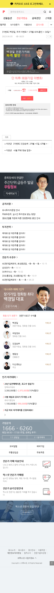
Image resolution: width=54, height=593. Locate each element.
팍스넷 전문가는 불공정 (20, 491)
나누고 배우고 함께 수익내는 (20, 464)
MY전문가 (15, 24)
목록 (6, 137)
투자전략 (6, 227)
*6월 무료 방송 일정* (22, 150)
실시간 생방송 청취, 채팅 (19, 478)
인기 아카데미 (9, 377)
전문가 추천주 (9, 257)
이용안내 (28, 24)
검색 (44, 11)
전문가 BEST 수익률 (27, 316)
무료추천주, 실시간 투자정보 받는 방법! (19, 214)
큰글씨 (50, 36)
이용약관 (41, 550)
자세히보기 (27, 512)
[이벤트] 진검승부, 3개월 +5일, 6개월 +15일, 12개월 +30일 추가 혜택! (31, 144)
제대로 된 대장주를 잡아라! (13, 233)
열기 (52, 563)
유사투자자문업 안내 (11, 210)
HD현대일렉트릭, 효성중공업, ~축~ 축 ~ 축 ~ (21, 264)
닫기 (50, 4)
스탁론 (48, 18)
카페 (47, 323)
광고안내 (31, 550)
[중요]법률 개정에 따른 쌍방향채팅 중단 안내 (21, 218)
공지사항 (40, 24)
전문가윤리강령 (40, 553)
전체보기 (51, 25)
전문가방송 (22, 18)
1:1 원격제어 (39, 437)
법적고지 (27, 553)
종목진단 (36, 18)
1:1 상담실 (14, 437)
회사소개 (11, 550)
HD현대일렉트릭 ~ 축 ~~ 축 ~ (15, 280)
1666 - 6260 (17, 428)
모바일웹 (13, 446)
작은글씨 (47, 36)
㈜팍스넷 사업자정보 (26, 558)
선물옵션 (7, 18)
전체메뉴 (51, 11)
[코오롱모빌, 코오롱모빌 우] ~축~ (16, 276)
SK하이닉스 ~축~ (9, 272)
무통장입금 (13, 452)
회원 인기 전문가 (10, 316)
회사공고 (21, 550)
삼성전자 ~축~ (8, 268)
